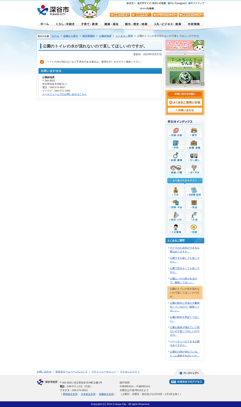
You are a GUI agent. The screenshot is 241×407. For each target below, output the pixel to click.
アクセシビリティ (130, 371)
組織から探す (70, 35)
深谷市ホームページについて (71, 371)
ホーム (55, 35)
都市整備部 (88, 35)
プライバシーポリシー (103, 371)
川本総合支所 (88, 394)
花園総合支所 (106, 394)
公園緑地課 (105, 35)
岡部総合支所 (70, 394)
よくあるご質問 (124, 35)
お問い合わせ (44, 371)
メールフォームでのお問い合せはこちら (64, 94)
